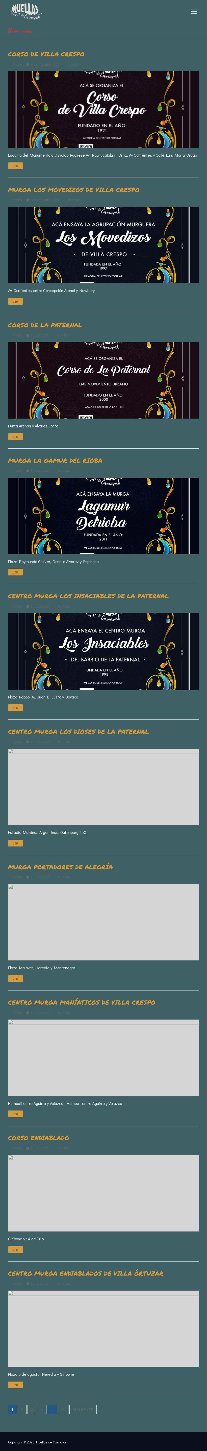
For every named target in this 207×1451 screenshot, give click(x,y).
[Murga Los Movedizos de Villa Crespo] (103, 245)
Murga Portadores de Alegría (60, 866)
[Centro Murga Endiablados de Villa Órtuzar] (103, 1329)
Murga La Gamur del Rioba (55, 460)
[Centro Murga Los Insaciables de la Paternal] (103, 651)
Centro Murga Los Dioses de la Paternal (78, 731)
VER (15, 166)
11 (63, 1409)
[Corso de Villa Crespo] (103, 109)
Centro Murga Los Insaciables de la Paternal (88, 595)
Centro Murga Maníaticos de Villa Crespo (82, 1002)
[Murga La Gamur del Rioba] (103, 516)
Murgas (73, 200)
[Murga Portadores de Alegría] (103, 922)
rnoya (16, 64)
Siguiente (83, 1409)
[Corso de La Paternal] (103, 380)
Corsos (73, 64)
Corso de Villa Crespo (46, 54)
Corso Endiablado (38, 1137)
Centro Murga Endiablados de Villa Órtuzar (85, 1273)
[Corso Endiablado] (103, 1193)
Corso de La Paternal (45, 325)
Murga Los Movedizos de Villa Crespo (74, 189)
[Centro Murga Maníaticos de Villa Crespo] (103, 1058)
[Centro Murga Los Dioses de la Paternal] (103, 787)
